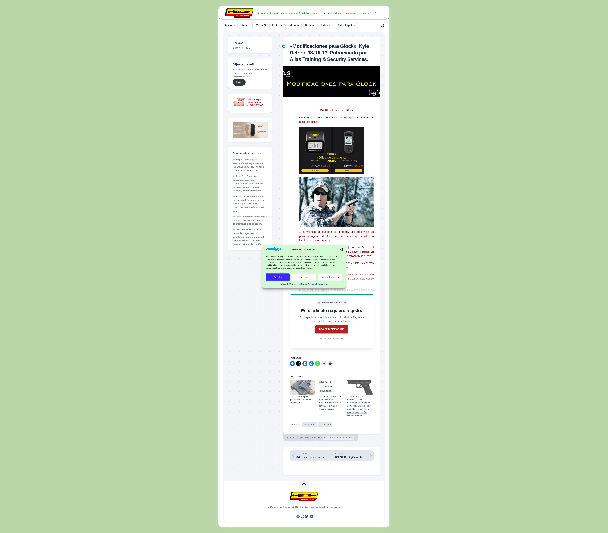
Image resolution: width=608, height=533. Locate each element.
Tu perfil (261, 25)
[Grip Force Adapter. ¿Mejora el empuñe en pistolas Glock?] (302, 387)
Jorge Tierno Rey (313, 437)
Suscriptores (309, 424)
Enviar (239, 82)
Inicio (228, 25)
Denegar (304, 277)
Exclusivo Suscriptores (286, 25)
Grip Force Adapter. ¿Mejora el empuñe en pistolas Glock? (301, 399)
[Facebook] (298, 516)
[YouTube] (311, 516)
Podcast (310, 25)
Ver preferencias (330, 277)
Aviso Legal (323, 284)
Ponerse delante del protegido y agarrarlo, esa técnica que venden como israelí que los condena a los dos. (249, 203)
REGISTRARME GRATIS (331, 329)
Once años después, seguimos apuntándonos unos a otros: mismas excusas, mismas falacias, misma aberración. (248, 183)
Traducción (325, 424)
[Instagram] (302, 516)
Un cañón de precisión (315, 289)
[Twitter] (306, 516)
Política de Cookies (288, 284)
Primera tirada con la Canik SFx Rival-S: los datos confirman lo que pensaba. (250, 220)
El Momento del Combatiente (338, 437)
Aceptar (278, 277)
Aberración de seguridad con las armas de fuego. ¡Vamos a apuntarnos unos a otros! (248, 167)
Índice (324, 25)
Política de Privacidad (307, 284)
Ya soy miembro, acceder (331, 339)
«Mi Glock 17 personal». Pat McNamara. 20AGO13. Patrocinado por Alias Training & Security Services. (330, 402)
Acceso (245, 25)
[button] (340, 249)
